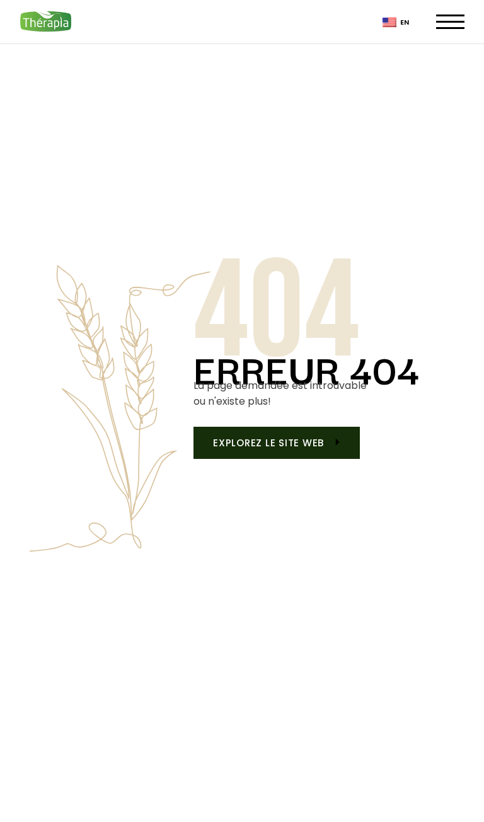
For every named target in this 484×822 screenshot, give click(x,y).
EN (403, 22)
